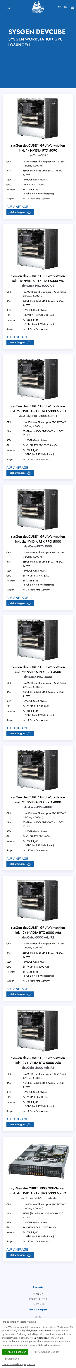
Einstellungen (11, 1358)
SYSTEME (38, 1294)
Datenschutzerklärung (49, 1345)
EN (65, 7)
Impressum (29, 1364)
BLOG (38, 1317)
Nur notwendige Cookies (46, 1352)
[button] (20, 212)
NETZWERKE (38, 1304)
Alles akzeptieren (17, 1352)
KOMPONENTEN (38, 1299)
